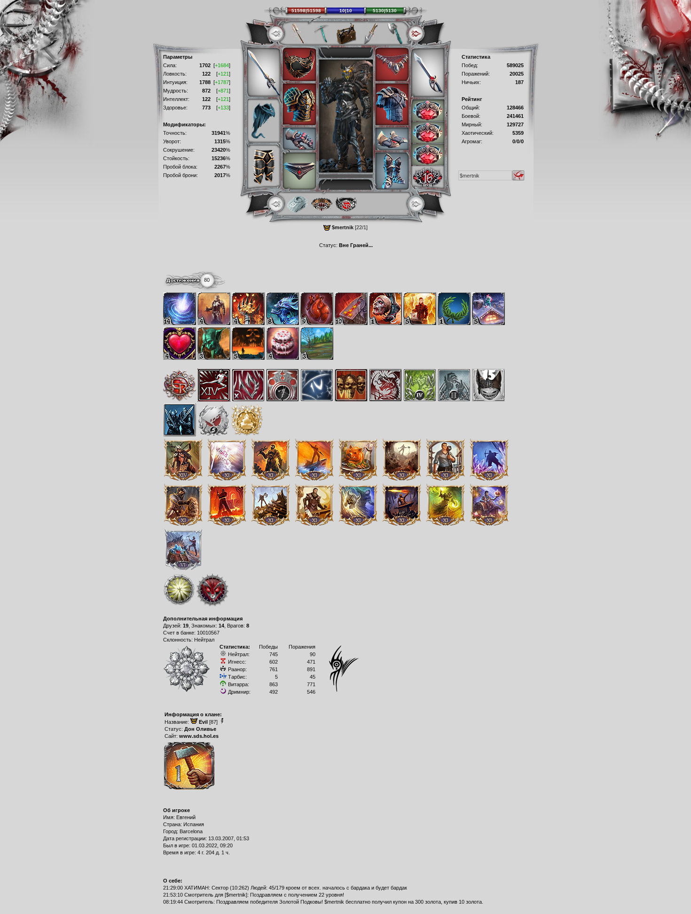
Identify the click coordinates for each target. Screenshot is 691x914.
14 (221, 625)
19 (185, 625)
